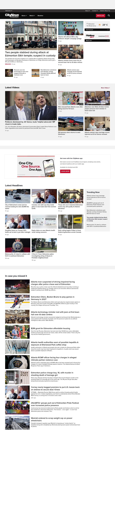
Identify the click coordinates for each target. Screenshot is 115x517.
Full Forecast (89, 29)
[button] (87, 10)
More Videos (105, 88)
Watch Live (100, 15)
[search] (109, 15)
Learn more (65, 171)
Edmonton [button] (8, 10)
